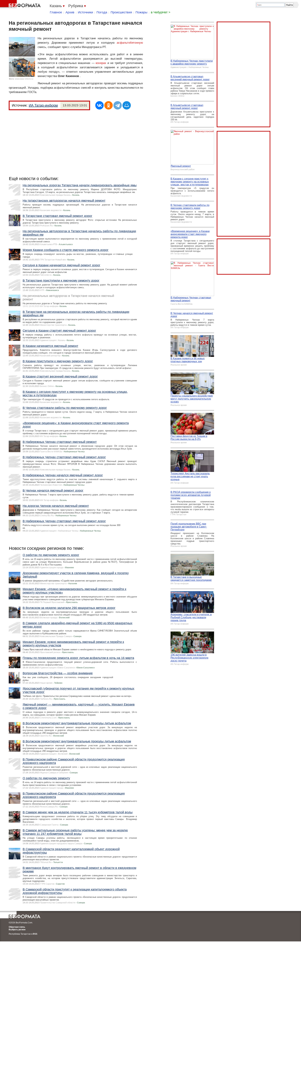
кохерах (101, 63)
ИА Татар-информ (43, 105)
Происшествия (121, 12)
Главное (56, 12)
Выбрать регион (17, 929)
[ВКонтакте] (99, 105)
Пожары (141, 12)
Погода (102, 12)
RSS (35, 934)
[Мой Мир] (126, 105)
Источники (85, 12)
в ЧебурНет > (160, 12)
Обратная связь (17, 927)
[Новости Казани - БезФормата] (21, 4)
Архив (69, 12)
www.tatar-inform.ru (24, 79)
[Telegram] (117, 105)
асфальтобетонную (130, 42)
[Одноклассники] (108, 105)
